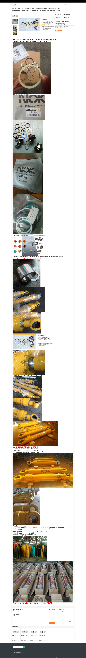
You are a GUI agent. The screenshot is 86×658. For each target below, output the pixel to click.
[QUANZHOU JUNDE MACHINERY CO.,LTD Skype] (13, 615)
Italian (72, 1)
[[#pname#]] (36, 24)
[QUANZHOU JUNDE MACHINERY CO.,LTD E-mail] (15, 615)
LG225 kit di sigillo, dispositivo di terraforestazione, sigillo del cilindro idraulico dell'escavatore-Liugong (25, 638)
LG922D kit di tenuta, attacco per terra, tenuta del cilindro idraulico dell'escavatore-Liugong (16, 638)
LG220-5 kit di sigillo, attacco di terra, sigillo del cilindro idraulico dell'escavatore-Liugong (33, 638)
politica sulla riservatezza (21, 657)
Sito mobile (15, 653)
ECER (68, 657)
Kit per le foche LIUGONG (22, 8)
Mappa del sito (19, 652)
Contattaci (59, 30)
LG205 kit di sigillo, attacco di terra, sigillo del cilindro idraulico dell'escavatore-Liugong (42, 638)
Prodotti (16, 8)
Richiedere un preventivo (63, 1)
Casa (13, 8)
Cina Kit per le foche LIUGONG (31, 657)
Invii (24, 647)
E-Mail (14, 652)
